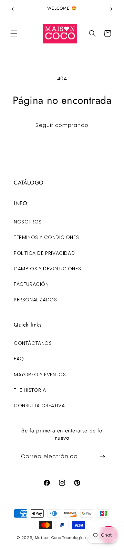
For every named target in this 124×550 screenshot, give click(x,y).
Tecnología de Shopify (84, 537)
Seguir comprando (62, 125)
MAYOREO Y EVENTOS (40, 374)
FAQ (19, 358)
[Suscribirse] (102, 457)
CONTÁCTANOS (33, 343)
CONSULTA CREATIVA (39, 405)
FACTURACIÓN (31, 284)
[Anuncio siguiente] (111, 9)
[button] (13, 33)
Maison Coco (48, 537)
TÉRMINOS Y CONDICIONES (46, 237)
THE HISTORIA (30, 390)
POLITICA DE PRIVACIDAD (44, 253)
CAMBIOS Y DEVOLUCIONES (47, 268)
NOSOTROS (28, 221)
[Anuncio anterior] (12, 9)
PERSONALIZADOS (35, 299)
